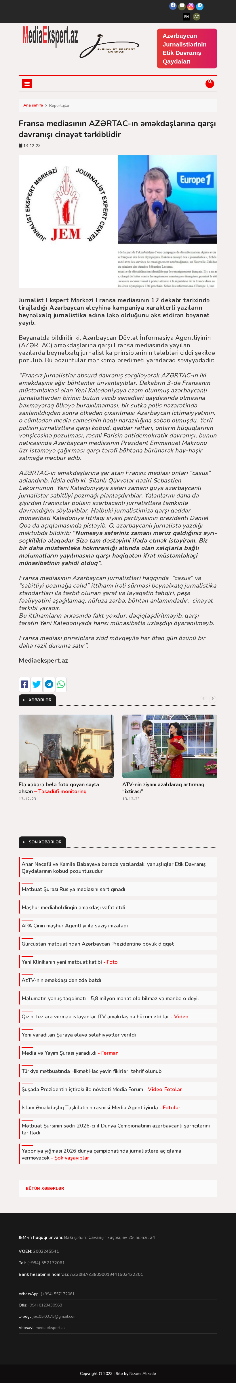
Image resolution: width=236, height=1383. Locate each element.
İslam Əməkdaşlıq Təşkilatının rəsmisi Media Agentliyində (101, 1107)
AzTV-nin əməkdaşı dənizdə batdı (61, 980)
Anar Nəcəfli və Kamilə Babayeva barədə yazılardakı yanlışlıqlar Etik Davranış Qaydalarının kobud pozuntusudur (114, 868)
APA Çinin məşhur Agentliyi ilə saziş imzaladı (75, 925)
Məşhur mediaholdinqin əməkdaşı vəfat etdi (73, 907)
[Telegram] (199, 6)
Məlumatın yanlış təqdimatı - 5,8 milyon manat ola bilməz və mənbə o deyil (110, 998)
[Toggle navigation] (27, 83)
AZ (196, 16)
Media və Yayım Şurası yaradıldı (70, 1053)
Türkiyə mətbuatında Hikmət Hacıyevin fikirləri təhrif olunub (92, 1071)
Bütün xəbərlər (45, 1188)
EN (186, 16)
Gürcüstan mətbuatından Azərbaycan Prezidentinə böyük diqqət (98, 943)
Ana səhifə (33, 105)
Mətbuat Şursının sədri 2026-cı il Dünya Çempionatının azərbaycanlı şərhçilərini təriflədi (116, 1129)
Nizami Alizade (143, 1373)
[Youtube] (182, 6)
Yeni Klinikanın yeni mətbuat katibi (70, 962)
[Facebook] (173, 6)
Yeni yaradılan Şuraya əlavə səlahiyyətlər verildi (79, 1034)
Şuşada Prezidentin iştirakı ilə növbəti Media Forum (102, 1089)
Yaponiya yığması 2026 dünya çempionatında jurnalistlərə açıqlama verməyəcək (101, 1154)
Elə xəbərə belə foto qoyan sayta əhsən (59, 788)
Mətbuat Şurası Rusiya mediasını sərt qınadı (73, 889)
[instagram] (191, 6)
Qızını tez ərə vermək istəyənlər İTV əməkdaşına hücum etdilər (105, 1016)
